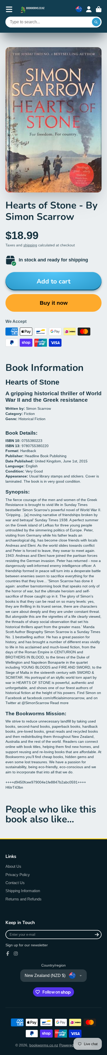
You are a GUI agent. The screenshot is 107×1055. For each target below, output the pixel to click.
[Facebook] (7, 953)
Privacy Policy (17, 874)
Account (89, 9)
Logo (33, 9)
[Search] (96, 22)
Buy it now (54, 303)
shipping (30, 245)
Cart (99, 9)
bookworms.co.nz (43, 1045)
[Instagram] (16, 953)
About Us (13, 866)
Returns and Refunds (23, 899)
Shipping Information (22, 891)
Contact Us (15, 882)
